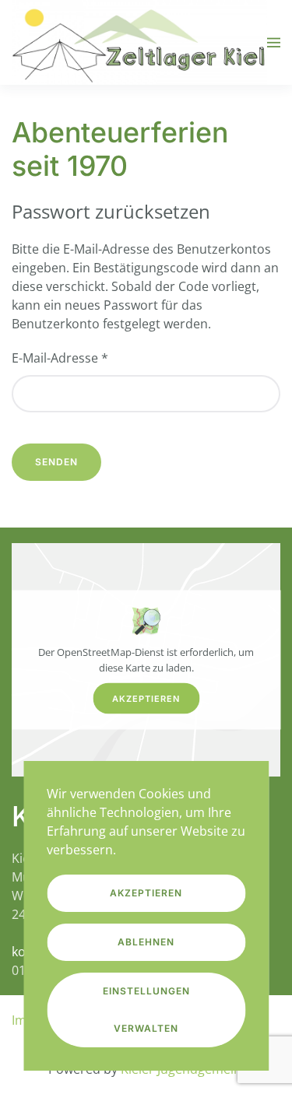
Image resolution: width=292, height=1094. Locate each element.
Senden (56, 462)
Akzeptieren (146, 698)
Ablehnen (146, 942)
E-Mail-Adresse (60, 357)
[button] (273, 42)
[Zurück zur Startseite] (139, 42)
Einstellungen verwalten (146, 1009)
